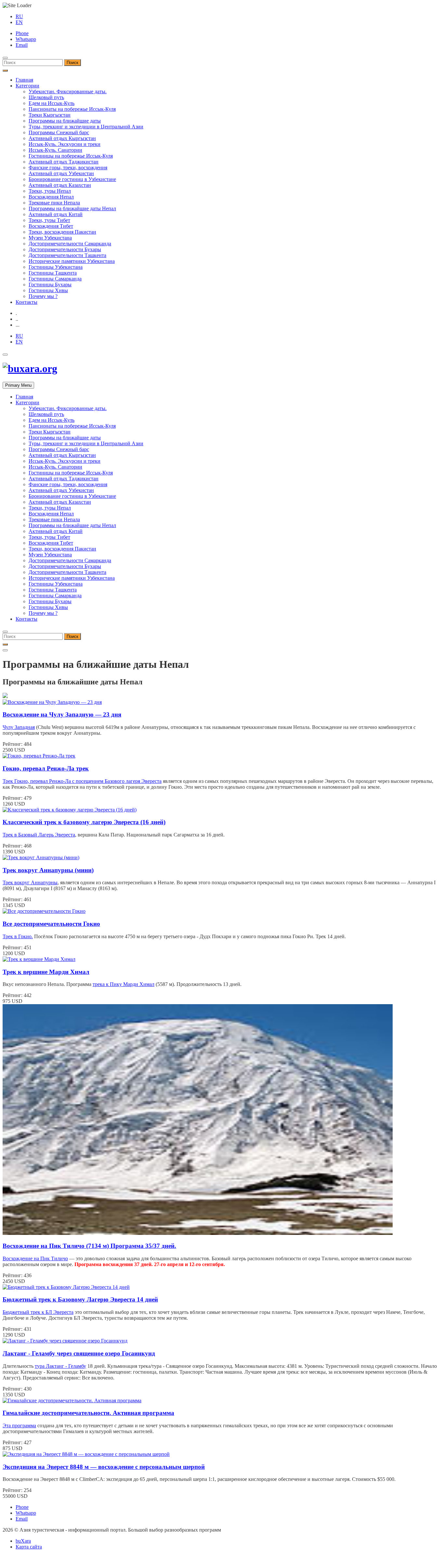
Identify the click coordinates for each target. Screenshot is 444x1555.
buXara (23, 1541)
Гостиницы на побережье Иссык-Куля (71, 156)
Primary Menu (18, 385)
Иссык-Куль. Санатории (55, 150)
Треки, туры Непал (50, 191)
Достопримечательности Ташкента (67, 255)
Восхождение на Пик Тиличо (35, 1258)
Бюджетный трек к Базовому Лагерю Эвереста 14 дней (80, 1299)
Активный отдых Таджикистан (63, 161)
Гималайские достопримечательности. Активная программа (88, 1412)
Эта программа (19, 1425)
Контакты (26, 302)
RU (19, 16)
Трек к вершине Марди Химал (46, 971)
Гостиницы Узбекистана (56, 267)
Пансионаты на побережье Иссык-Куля (72, 109)
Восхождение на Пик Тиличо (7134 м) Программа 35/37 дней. (89, 1245)
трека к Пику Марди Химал (123, 984)
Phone (22, 33)
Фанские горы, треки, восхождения (68, 167)
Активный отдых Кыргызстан (62, 138)
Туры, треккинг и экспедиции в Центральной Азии (86, 126)
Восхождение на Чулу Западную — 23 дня (62, 714)
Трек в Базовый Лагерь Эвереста (39, 834)
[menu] (5, 58)
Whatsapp (26, 39)
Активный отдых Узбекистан (61, 173)
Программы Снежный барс (59, 132)
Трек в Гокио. (18, 936)
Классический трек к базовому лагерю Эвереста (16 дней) (84, 822)
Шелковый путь (46, 97)
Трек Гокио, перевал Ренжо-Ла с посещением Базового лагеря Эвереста (82, 781)
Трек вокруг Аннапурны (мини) (48, 870)
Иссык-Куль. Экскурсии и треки (64, 144)
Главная (24, 80)
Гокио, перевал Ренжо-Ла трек (46, 768)
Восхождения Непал (51, 197)
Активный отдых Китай (56, 214)
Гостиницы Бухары (50, 284)
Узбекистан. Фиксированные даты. (68, 91)
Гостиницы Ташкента (53, 273)
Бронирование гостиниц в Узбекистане (72, 179)
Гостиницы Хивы (48, 290)
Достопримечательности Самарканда (70, 243)
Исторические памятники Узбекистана (72, 261)
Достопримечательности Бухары (65, 249)
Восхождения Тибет (51, 226)
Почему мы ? (43, 296)
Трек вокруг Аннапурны (30, 882)
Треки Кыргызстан (50, 115)
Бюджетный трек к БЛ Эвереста (38, 1312)
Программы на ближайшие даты (65, 120)
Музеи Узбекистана (50, 237)
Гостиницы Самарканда (55, 278)
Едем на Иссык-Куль (51, 103)
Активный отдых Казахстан (60, 185)
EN (19, 22)
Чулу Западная (19, 727)
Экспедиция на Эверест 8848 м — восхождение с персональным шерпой (104, 1466)
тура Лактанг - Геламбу (60, 1366)
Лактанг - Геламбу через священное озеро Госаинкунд (79, 1353)
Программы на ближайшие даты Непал (72, 208)
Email (22, 45)
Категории (27, 85)
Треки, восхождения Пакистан (62, 232)
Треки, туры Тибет (49, 220)
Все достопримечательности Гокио (51, 923)
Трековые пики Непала (54, 202)
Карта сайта (29, 1546)
